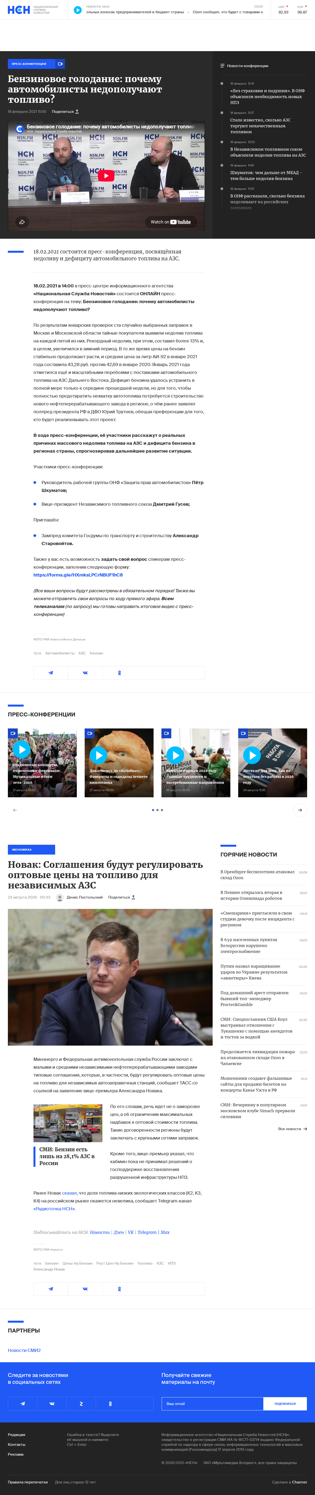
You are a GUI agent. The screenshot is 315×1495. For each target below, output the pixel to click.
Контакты (16, 1444)
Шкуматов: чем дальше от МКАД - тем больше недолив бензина (266, 175)
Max (165, 1232)
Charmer (299, 1482)
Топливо (145, 1263)
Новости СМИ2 (24, 1350)
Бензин (96, 653)
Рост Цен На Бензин (114, 1263)
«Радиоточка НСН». (54, 1209)
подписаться (285, 1404)
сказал (69, 1193)
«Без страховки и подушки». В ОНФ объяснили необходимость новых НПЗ (267, 96)
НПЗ (171, 1263)
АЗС (82, 653)
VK (131, 1232)
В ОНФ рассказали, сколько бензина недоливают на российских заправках (267, 201)
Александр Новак (49, 1269)
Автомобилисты (60, 653)
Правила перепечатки (28, 1482)
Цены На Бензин (78, 1263)
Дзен (119, 1232)
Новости (100, 1232)
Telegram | (149, 1232)
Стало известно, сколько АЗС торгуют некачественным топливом (260, 126)
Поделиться (63, 111)
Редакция (16, 1434)
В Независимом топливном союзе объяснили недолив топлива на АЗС (268, 152)
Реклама (15, 1454)
